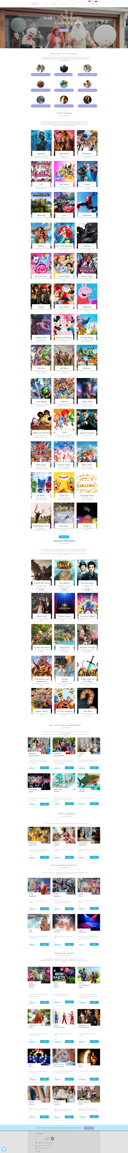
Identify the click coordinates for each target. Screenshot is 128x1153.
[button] (81, 3)
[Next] (120, 28)
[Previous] (7, 28)
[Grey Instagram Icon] (96, 4)
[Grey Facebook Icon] (94, 4)
